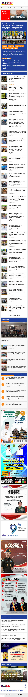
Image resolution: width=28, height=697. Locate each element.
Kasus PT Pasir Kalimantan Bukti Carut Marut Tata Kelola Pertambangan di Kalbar (17, 158)
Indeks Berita (20, 690)
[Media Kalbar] (7, 3)
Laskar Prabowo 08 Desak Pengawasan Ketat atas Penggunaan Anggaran (15, 227)
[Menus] (25, 3)
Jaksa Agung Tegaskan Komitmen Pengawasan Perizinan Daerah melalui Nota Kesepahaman (13, 27)
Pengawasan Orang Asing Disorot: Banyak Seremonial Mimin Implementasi (17, 140)
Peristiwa (6, 48)
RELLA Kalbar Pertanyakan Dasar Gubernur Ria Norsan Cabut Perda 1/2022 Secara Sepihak (13, 630)
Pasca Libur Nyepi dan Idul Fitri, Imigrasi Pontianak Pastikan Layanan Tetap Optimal (17, 175)
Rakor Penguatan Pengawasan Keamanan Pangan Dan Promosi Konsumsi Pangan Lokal (14, 67)
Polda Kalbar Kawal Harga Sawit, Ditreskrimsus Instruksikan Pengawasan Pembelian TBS (17, 87)
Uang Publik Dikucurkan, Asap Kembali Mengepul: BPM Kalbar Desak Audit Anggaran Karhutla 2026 (13, 639)
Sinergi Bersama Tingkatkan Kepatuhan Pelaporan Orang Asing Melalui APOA (17, 113)
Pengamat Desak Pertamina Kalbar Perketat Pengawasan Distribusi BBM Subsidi (17, 78)
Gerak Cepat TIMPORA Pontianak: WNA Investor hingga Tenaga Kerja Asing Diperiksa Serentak (17, 133)
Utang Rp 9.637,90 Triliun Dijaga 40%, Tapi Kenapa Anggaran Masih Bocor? (17, 190)
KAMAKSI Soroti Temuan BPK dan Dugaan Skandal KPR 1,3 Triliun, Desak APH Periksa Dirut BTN (13, 625)
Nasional (11, 46)
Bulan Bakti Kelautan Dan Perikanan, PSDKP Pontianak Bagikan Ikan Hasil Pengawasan (12, 62)
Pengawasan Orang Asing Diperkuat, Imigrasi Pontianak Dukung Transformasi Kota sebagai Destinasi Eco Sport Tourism (16, 149)
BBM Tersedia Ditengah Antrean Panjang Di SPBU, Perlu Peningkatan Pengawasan (17, 183)
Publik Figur (13, 48)
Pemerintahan (19, 46)
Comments (20, 374)
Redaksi (14, 690)
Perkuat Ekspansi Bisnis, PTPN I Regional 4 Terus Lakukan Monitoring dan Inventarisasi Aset (17, 275)
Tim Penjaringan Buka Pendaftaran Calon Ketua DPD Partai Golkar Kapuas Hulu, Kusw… (13, 676)
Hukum (5, 46)
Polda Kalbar (11, 84)
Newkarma (11, 694)
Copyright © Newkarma (6, 690)
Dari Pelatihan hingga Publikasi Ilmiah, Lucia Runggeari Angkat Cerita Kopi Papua (13, 621)
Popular (7, 374)
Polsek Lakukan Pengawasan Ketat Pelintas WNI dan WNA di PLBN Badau (18, 234)
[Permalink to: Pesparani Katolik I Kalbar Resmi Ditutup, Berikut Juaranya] (4, 361)
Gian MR (20, 694)
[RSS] (25, 686)
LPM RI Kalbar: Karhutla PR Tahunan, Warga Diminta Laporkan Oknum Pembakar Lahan (12, 634)
